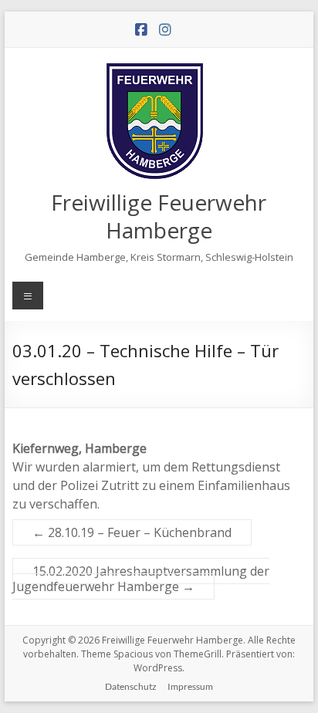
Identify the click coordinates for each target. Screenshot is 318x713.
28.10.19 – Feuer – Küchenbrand (132, 532)
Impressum (190, 686)
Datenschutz (131, 686)
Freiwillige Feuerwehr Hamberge (158, 216)
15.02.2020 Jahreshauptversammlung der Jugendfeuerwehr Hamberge (140, 579)
